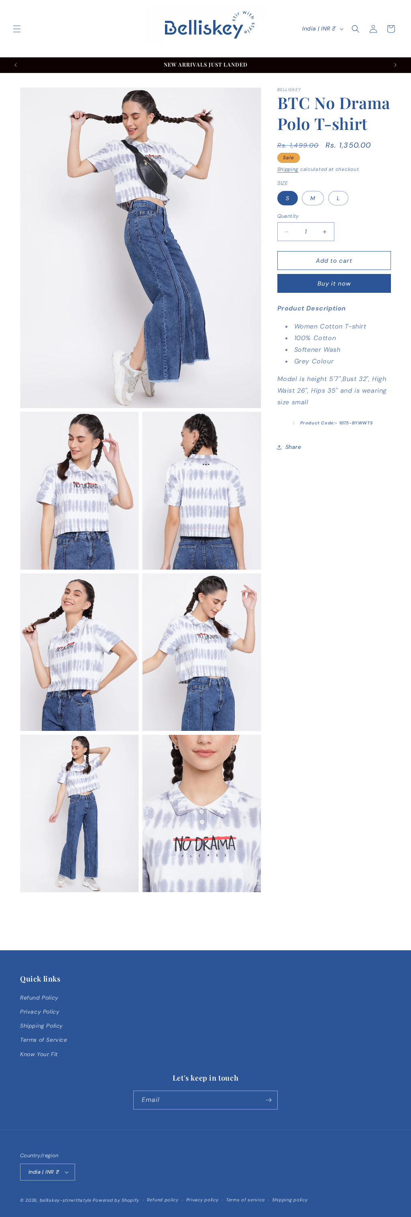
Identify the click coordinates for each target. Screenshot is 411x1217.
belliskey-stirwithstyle (66, 1200)
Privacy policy (202, 1200)
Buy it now (334, 284)
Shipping (288, 169)
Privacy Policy (39, 1011)
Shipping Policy (41, 1025)
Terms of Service (43, 1039)
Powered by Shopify (116, 1200)
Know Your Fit (39, 1054)
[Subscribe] (268, 1100)
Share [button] (293, 446)
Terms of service (245, 1200)
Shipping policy (290, 1200)
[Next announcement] (395, 65)
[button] (17, 29)
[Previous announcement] (15, 65)
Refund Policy (39, 997)
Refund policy (163, 1200)
